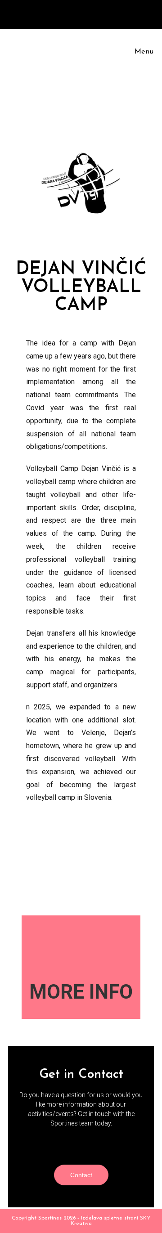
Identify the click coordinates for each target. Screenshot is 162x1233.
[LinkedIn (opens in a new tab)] (93, 13)
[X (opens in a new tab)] (60, 13)
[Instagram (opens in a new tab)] (82, 13)
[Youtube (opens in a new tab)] (103, 13)
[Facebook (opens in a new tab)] (71, 13)
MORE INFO (81, 992)
